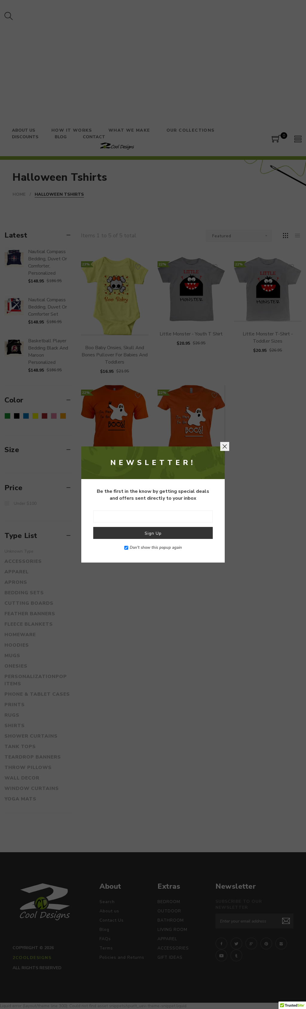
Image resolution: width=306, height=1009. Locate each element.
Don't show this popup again (156, 547)
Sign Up (153, 533)
